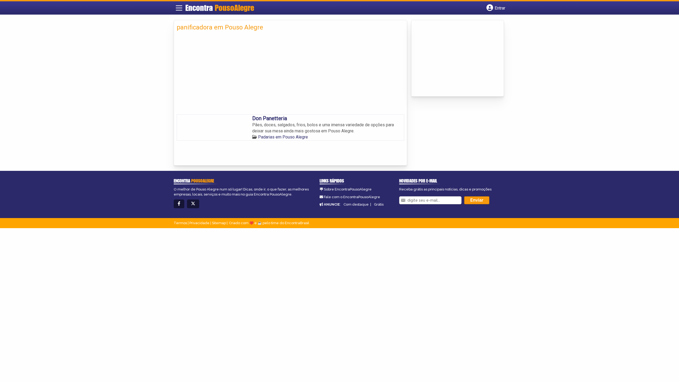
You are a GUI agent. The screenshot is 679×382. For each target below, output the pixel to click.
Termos (180, 223)
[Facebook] (179, 203)
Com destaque (356, 204)
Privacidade (199, 223)
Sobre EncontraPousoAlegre (348, 189)
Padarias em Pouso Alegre (283, 137)
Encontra (219, 7)
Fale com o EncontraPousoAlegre (352, 197)
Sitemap (219, 223)
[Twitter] (193, 203)
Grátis (379, 204)
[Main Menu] (179, 8)
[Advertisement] (290, 74)
